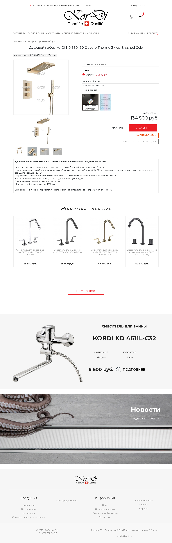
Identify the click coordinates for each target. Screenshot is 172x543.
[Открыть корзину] (139, 17)
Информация (135, 33)
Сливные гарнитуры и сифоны (80, 33)
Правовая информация (105, 513)
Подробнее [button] (134, 369)
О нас (105, 505)
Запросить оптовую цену (139, 141)
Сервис (143, 508)
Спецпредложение (66, 500)
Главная (17, 41)
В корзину (143, 127)
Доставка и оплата (143, 500)
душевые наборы (46, 41)
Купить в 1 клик (146, 135)
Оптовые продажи (105, 509)
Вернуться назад (86, 291)
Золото (90, 75)
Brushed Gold (100, 64)
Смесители (19, 33)
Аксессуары (53, 33)
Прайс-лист (105, 517)
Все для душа (36, 33)
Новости (143, 504)
